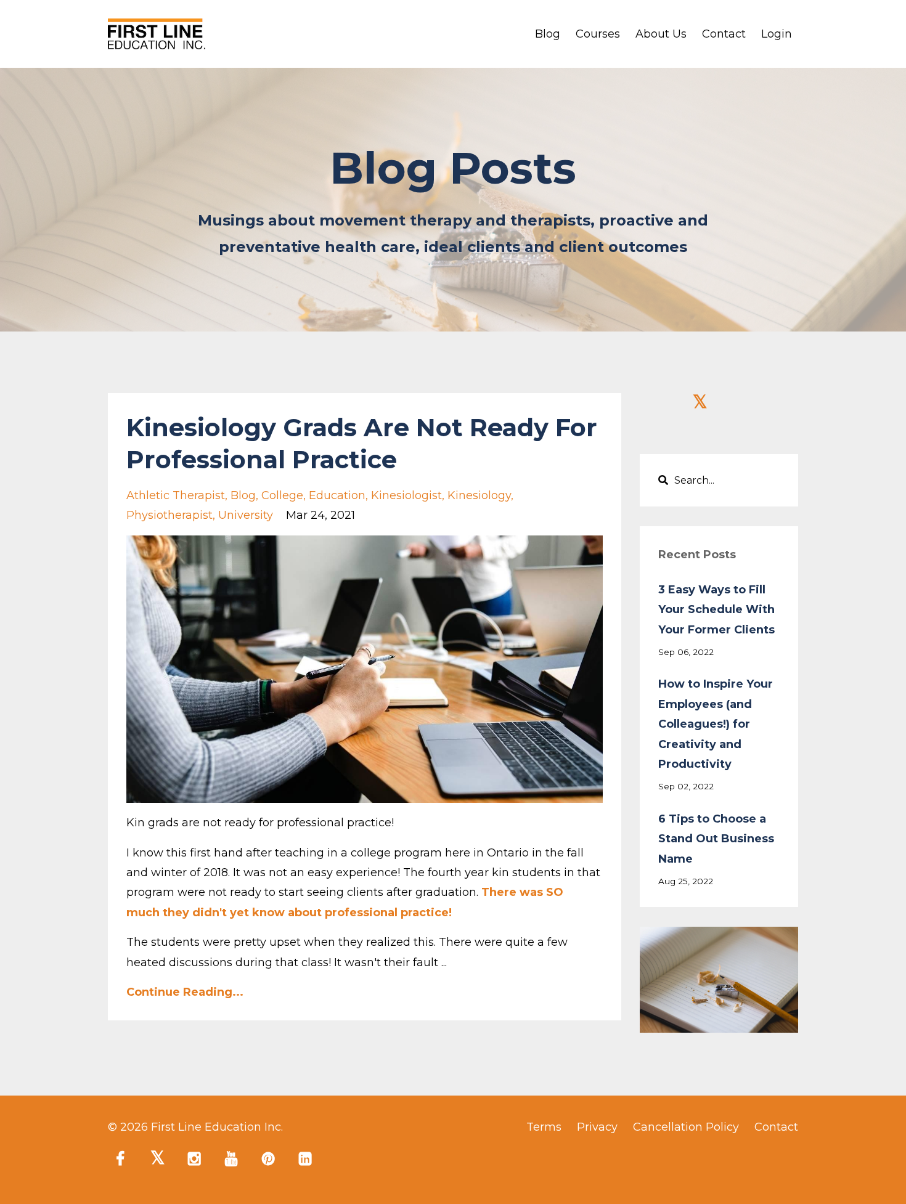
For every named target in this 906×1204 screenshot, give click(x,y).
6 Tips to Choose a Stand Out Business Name (716, 839)
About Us (661, 34)
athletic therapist (175, 495)
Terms (543, 1127)
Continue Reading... (184, 992)
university (245, 515)
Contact (724, 34)
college (282, 495)
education (337, 495)
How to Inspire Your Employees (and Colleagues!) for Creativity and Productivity (715, 724)
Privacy (597, 1127)
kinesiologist (406, 495)
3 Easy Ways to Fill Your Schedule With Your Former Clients (716, 610)
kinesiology (479, 495)
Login (776, 34)
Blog (547, 34)
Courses (598, 34)
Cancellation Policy (686, 1127)
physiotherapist (169, 515)
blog (243, 495)
